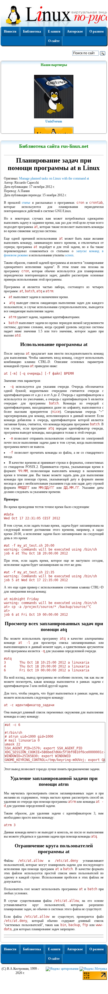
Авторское (75, 31)
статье (26, 203)
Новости (10, 31)
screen (69, 255)
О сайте (54, 41)
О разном (96, 31)
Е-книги (54, 31)
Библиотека (32, 31)
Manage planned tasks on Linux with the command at (54, 178)
